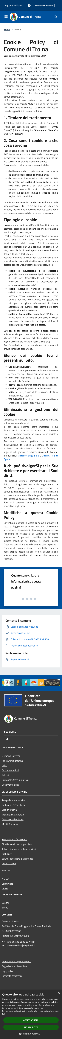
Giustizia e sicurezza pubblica (17, 844)
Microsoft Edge (25, 455)
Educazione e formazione (14, 839)
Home (7, 29)
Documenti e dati (10, 784)
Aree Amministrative (12, 760)
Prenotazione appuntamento (16, 961)
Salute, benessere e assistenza (17, 858)
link (3, 1014)
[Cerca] (55, 17)
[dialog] (31, 1014)
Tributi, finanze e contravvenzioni (19, 849)
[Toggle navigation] (6, 16)
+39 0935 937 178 (24, 942)
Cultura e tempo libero (13, 805)
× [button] (58, 993)
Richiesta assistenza (12, 976)
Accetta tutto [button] (31, 1020)
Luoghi (5, 903)
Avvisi (5, 888)
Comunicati (7, 883)
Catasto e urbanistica (12, 819)
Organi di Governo (11, 756)
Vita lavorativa (9, 810)
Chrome (46, 455)
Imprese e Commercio (13, 814)
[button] (31, 1034)
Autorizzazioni (9, 863)
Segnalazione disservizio (14, 966)
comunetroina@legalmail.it (21, 945)
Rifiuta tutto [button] (31, 1027)
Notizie (5, 879)
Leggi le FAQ (8, 971)
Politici (5, 775)
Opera (7, 459)
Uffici (4, 765)
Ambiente (7, 854)
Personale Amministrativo (15, 780)
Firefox (54, 455)
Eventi (5, 907)
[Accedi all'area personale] (29, 5)
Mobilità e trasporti (11, 824)
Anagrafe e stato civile (13, 800)
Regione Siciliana (13, 5)
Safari (37, 455)
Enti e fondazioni (10, 770)
